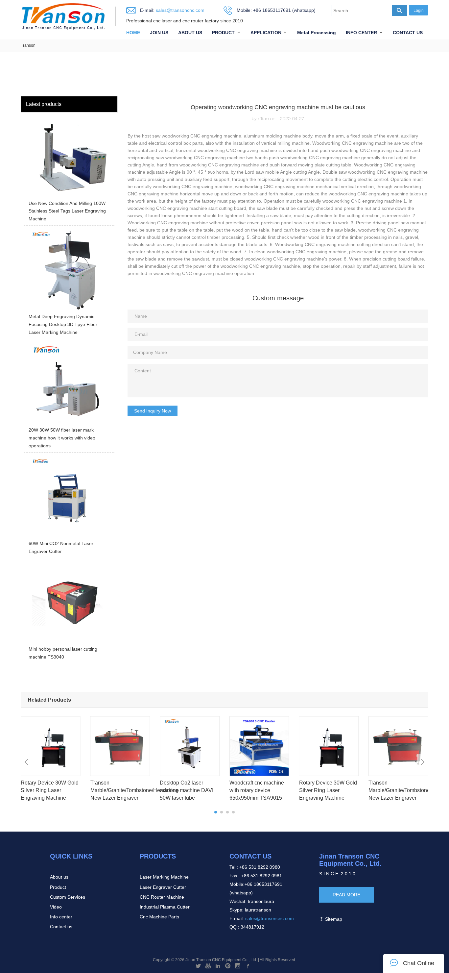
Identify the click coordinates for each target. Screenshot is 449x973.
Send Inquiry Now (152, 410)
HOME (133, 32)
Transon (28, 45)
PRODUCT (223, 32)
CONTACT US (408, 32)
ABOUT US (190, 32)
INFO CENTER (361, 32)
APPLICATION (265, 32)
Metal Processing (316, 32)
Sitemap (333, 919)
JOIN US (159, 32)
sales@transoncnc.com (179, 10)
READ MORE (346, 894)
